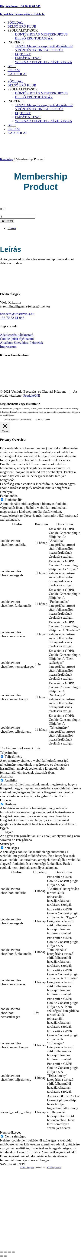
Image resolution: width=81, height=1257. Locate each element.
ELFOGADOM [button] (42, 419)
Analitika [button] (6, 776)
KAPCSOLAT (17, 74)
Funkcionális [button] (9, 496)
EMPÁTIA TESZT (28, 58)
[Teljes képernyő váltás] (5, 1252)
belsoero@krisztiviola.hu (17, 314)
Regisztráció (27, 1243)
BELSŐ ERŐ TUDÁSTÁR (34, 38)
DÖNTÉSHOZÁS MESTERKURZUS (41, 34)
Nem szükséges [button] (10, 1132)
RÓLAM (14, 70)
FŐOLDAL (15, 22)
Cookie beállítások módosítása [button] (17, 419)
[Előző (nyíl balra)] (1, 1256)
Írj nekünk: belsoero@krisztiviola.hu (22, 14)
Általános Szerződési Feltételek (21, 342)
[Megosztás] (9, 1252)
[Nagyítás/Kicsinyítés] (1, 1252)
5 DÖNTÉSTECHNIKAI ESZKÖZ (39, 50)
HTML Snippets (27, 1167)
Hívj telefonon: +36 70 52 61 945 (20, 6)
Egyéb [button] (4, 828)
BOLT (12, 66)
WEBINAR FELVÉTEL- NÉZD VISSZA (43, 62)
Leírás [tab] (12, 228)
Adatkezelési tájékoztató (16, 335)
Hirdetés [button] (5, 800)
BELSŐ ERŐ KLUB (22, 26)
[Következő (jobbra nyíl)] (5, 1256)
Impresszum (8, 346)
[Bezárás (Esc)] (13, 1252)
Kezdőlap (6, 159)
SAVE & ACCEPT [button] (13, 1164)
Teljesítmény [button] (9, 753)
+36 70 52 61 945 (12, 318)
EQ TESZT (23, 54)
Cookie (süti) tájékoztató (17, 339)
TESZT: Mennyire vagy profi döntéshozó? (44, 46)
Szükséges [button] (7, 844)
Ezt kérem (7, 220)
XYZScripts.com (54, 1167)
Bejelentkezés (45, 1243)
